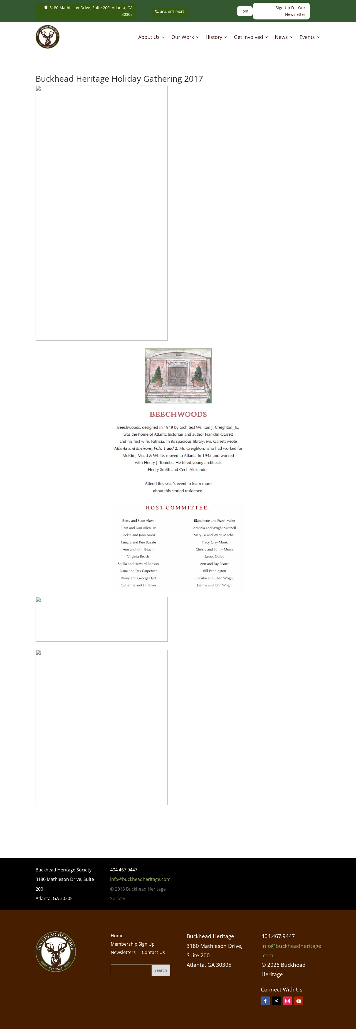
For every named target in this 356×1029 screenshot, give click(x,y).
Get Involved (248, 37)
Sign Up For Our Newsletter (290, 11)
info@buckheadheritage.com (140, 879)
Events (307, 37)
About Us (149, 37)
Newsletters (123, 952)
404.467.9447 (172, 11)
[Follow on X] (276, 1000)
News (281, 37)
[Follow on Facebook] (265, 1000)
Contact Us (153, 952)
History (214, 37)
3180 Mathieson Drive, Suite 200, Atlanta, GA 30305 (91, 11)
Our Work (182, 37)
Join (244, 11)
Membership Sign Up (133, 944)
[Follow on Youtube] (298, 1000)
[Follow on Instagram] (287, 1000)
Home (117, 936)
